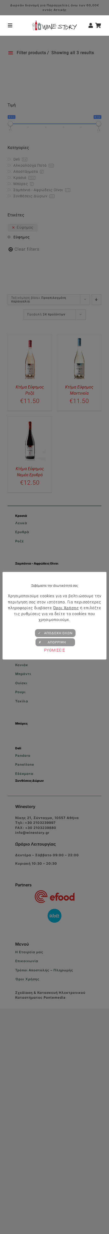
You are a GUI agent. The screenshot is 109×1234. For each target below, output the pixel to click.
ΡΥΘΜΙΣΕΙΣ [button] (54, 650)
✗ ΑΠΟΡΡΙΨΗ (55, 642)
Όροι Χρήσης (66, 608)
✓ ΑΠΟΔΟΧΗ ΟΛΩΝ (55, 633)
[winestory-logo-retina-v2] (54, 22)
